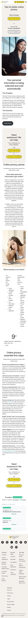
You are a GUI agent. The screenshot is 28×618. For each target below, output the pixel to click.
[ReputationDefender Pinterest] (21, 542)
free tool (10, 402)
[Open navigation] (26, 2)
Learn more (7, 123)
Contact (9, 610)
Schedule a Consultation (14, 157)
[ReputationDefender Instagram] (16, 547)
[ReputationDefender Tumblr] (7, 542)
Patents (9, 607)
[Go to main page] (4, 2)
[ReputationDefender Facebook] (2, 542)
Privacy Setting (10, 604)
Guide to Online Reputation (21, 572)
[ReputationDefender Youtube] (25, 542)
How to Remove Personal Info (22, 565)
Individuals (12, 559)
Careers (9, 595)
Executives (13, 569)
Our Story (9, 590)
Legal (8, 598)
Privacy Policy (10, 601)
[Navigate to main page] (14, 537)
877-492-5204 (20, 2)
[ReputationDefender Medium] (11, 547)
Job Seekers (13, 562)
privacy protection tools (8, 451)
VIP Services (5, 576)
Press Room (10, 593)
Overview (4, 554)
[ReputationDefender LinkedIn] (16, 542)
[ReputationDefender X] (11, 542)
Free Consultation (14, 32)
